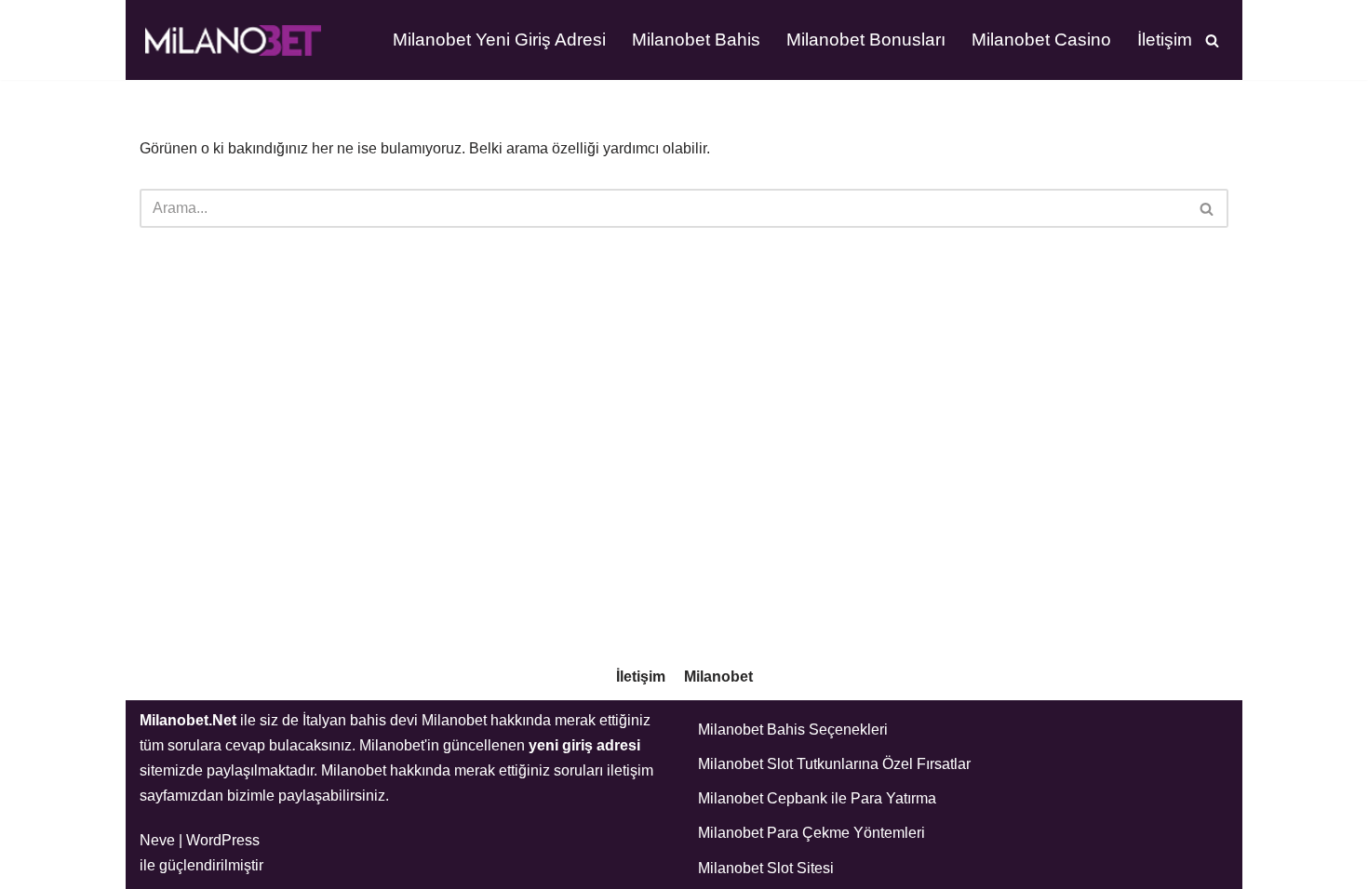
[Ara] (1212, 40)
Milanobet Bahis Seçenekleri (793, 729)
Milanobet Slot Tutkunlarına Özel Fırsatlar (834, 764)
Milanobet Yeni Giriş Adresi (499, 39)
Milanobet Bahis (696, 39)
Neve (157, 840)
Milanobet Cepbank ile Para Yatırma (817, 798)
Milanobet (718, 676)
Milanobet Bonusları (866, 39)
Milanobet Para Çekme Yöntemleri (811, 833)
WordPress (223, 840)
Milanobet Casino (1041, 39)
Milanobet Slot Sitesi (766, 868)
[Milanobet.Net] (233, 40)
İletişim (1164, 39)
